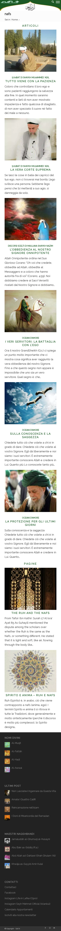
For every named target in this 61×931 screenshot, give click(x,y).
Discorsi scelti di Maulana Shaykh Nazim (30, 246)
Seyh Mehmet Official (28, 903)
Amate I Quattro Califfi (24, 799)
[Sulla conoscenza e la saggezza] (30, 423)
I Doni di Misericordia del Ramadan (30, 816)
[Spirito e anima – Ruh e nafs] (30, 691)
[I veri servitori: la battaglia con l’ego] (30, 331)
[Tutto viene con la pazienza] (30, 70)
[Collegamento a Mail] (54, 928)
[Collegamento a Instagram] (50, 928)
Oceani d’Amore (30, 338)
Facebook (10, 892)
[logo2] (24, 6)
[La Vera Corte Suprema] (30, 159)
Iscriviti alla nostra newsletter (20, 915)
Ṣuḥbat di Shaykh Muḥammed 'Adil (30, 77)
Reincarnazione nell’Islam (25, 807)
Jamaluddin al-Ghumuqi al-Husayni (31, 839)
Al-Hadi (16, 759)
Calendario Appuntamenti (19, 909)
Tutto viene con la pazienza (30, 81)
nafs (8, 14)
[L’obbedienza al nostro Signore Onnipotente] (30, 239)
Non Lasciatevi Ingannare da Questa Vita (34, 791)
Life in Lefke (23, 898)
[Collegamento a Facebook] (45, 928)
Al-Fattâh (17, 751)
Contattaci (10, 887)
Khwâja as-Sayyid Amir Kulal (27, 864)
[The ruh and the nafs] (30, 608)
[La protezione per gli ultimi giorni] (30, 511)
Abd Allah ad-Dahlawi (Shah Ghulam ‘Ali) (34, 855)
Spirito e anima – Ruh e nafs (30, 695)
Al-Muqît (16, 743)
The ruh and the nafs (30, 612)
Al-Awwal (17, 767)
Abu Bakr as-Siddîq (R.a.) (25, 847)
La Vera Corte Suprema (30, 169)
